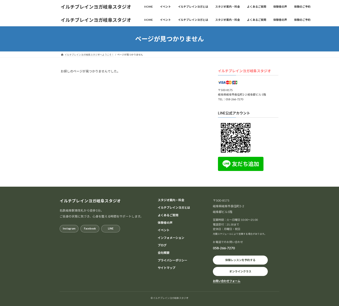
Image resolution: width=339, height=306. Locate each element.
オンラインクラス (240, 271)
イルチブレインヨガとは (174, 207)
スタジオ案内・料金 (171, 200)
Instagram (69, 228)
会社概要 (164, 252)
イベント (164, 230)
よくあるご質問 (168, 215)
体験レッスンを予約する (240, 260)
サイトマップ (166, 267)
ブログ (162, 245)
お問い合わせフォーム (226, 281)
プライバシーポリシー (172, 260)
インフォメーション (171, 237)
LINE (110, 228)
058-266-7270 (224, 248)
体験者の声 (165, 222)
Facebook (90, 228)
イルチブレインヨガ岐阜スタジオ (244, 71)
